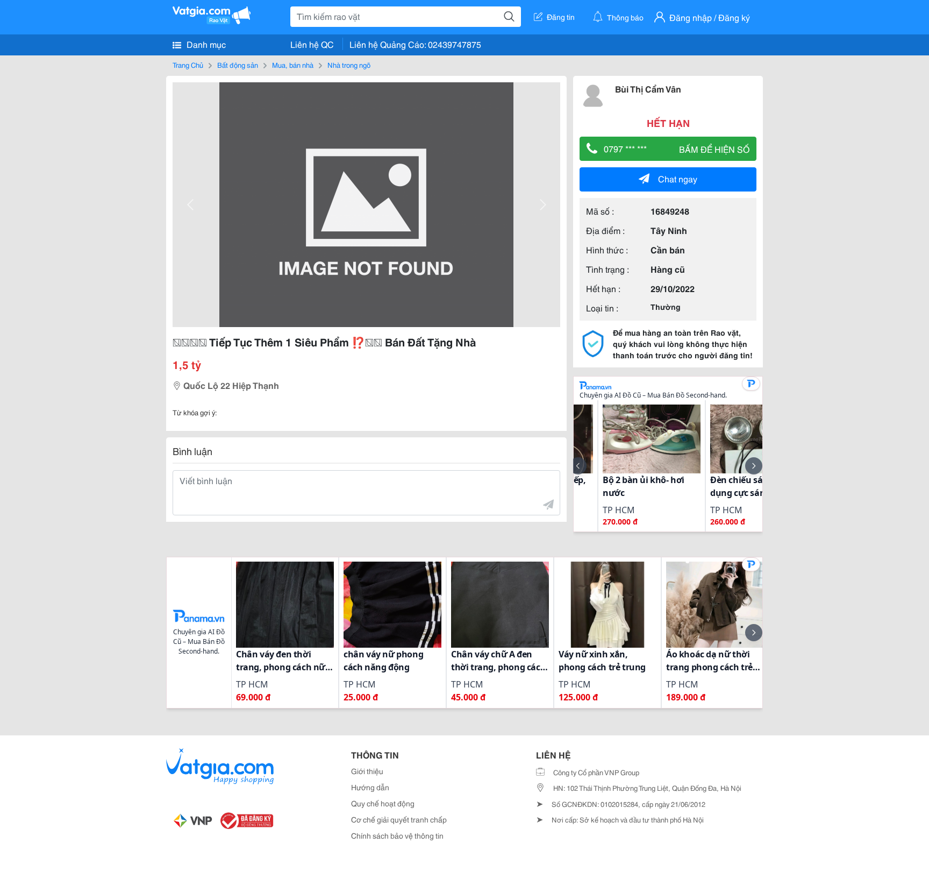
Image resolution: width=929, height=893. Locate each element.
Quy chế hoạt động (383, 803)
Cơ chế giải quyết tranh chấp (399, 819)
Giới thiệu (367, 771)
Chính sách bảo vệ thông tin (397, 835)
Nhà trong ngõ (348, 64)
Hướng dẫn (370, 787)
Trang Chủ (188, 64)
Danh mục (205, 44)
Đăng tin (561, 16)
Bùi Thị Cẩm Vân (648, 88)
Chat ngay (677, 178)
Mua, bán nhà (292, 64)
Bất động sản (237, 64)
